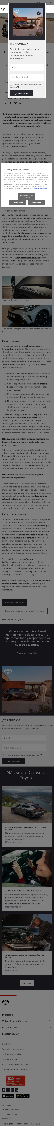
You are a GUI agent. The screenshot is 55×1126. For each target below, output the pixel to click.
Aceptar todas (36, 203)
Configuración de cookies (26, 196)
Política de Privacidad (41, 188)
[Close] (39, 13)
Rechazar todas (17, 203)
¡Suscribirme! (21, 93)
